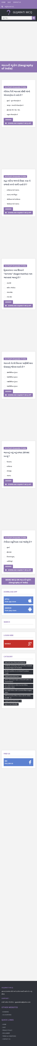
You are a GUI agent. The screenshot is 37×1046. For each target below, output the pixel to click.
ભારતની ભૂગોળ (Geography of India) (15, 87)
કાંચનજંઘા (9, 292)
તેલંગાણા (9, 471)
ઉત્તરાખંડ (9, 462)
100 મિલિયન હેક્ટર (12, 377)
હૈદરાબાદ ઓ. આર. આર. (13, 110)
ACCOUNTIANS (6, 1015)
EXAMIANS (5, 1012)
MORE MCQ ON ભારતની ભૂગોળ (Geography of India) (18, 581)
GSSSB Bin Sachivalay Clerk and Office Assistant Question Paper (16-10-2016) (18, 667)
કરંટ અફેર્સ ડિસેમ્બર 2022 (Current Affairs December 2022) (16, 686)
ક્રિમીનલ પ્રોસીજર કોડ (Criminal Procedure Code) (17, 672)
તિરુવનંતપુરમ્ (10, 557)
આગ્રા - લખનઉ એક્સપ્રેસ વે (15, 105)
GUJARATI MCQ (22, 12)
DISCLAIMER (6, 1033)
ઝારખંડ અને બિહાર (12, 195)
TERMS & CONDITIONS (9, 1036)
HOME (3, 2)
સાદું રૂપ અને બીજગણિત (11, 704)
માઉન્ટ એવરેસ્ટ (11, 288)
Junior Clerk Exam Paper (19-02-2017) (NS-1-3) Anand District (18, 681)
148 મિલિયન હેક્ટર (12, 382)
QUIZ (9, 2)
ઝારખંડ (9, 475)
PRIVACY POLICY (7, 1030)
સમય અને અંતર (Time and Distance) (15, 662)
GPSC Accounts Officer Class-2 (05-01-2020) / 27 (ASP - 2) (18, 697)
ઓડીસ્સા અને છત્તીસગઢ (13, 199)
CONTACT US (17, 2)
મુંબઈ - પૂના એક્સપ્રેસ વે (14, 101)
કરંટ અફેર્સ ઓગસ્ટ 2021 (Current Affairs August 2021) (18, 691)
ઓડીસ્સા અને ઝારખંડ (13, 204)
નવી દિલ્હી (9, 561)
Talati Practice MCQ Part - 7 (13, 676)
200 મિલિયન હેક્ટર (12, 372)
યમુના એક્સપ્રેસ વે (12, 114)
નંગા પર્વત (9, 297)
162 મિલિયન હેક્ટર (12, 386)
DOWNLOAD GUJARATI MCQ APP (19, 123)
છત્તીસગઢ (9, 466)
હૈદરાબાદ (9, 552)
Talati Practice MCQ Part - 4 (13, 701)
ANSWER (8, 120)
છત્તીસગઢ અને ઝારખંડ (13, 190)
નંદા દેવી (9, 283)
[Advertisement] (18, 41)
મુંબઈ (8, 547)
